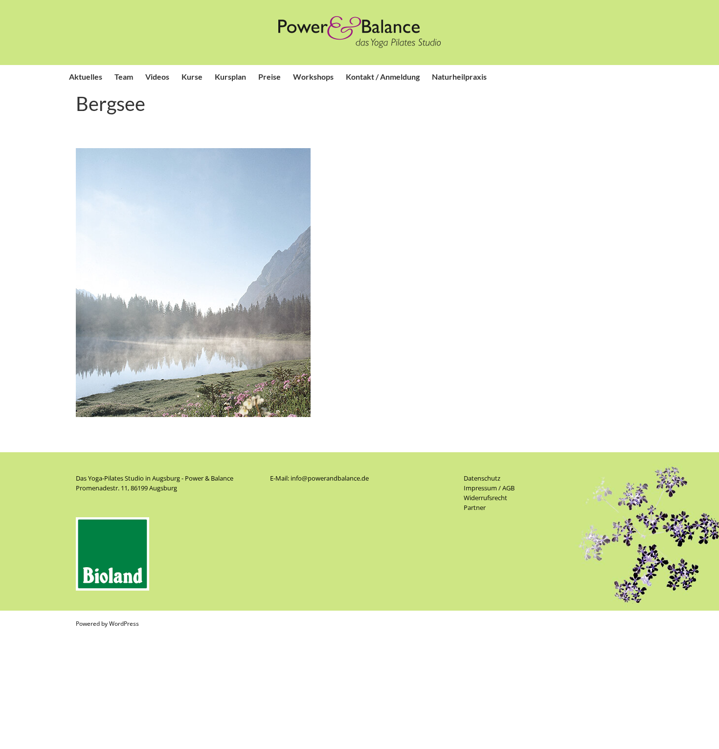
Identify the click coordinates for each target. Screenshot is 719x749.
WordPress (124, 623)
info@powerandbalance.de (330, 478)
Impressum (480, 488)
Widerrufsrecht (485, 497)
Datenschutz (482, 478)
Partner (475, 507)
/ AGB (506, 488)
